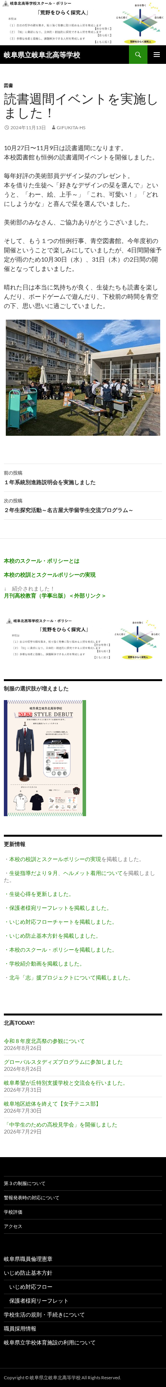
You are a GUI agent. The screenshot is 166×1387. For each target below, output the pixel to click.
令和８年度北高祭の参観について (44, 1041)
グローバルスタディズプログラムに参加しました (63, 1061)
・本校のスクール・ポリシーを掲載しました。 (60, 949)
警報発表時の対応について (31, 1197)
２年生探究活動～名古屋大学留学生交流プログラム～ (69, 505)
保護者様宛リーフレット (36, 1300)
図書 (8, 85)
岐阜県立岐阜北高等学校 (42, 54)
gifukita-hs (71, 127)
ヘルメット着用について (93, 873)
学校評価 (13, 1212)
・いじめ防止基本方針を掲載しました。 (52, 935)
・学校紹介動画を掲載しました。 (44, 963)
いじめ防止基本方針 (28, 1272)
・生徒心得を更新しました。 (39, 893)
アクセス (13, 1226)
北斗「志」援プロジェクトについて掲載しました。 (71, 977)
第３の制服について (25, 1183)
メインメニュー (156, 54)
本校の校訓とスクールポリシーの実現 (55, 859)
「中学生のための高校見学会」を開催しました (60, 1124)
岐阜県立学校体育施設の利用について (50, 1342)
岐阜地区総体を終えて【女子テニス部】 (52, 1103)
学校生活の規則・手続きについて (44, 1314)
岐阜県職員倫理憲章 (28, 1258)
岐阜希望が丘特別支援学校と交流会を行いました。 (66, 1082)
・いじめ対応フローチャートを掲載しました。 (60, 921)
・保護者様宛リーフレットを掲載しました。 (58, 907)
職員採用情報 (20, 1328)
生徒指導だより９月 (33, 873)
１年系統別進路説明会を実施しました (50, 477)
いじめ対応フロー (28, 1286)
